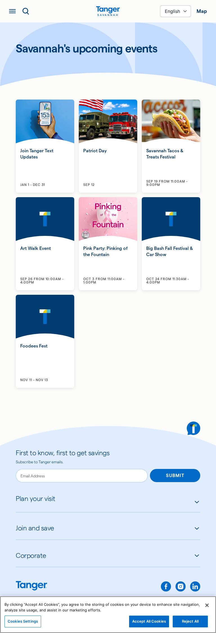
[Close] (207, 605)
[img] (108, 9)
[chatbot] (193, 428)
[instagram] (180, 586)
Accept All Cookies (149, 621)
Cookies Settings (23, 621)
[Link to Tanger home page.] (31, 586)
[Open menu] (12, 11)
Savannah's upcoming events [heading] (86, 49)
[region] (108, 614)
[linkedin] (195, 586)
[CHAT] (193, 428)
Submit (175, 475)
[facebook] (166, 586)
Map (202, 11)
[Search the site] (25, 11)
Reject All (190, 621)
